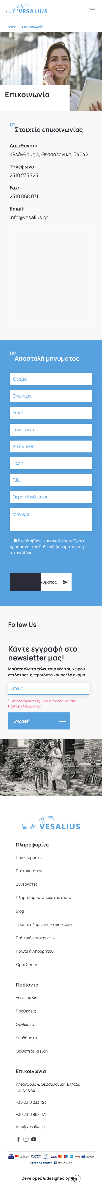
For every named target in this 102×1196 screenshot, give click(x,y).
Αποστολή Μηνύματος (35, 582)
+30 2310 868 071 (31, 1114)
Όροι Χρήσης (28, 964)
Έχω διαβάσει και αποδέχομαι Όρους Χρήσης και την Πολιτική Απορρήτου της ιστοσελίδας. (47, 546)
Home (11, 26)
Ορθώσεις (25, 1024)
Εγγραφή (20, 721)
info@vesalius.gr (29, 217)
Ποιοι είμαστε (29, 857)
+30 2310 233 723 (31, 1102)
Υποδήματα (26, 1037)
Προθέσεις (26, 1011)
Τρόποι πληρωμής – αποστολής (45, 924)
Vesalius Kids (27, 997)
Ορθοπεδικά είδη (32, 1051)
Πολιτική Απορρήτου (34, 951)
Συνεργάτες (27, 884)
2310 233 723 (24, 175)
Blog (20, 911)
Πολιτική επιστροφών (35, 937)
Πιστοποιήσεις (30, 870)
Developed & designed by (46, 1178)
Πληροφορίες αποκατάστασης (44, 897)
